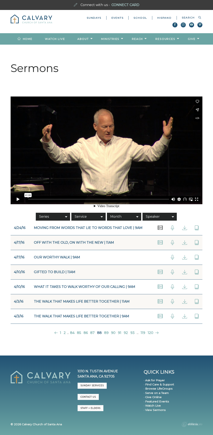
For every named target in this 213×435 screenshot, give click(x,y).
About (83, 38)
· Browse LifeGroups (158, 388)
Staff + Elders (90, 408)
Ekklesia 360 (192, 425)
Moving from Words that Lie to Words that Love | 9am (88, 228)
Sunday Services (92, 385)
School (140, 17)
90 (113, 333)
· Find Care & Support (159, 384)
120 (150, 333)
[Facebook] (174, 24)
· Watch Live (152, 405)
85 (79, 333)
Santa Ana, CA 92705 (96, 376)
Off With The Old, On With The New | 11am (74, 242)
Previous (56, 333)
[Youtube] (191, 24)
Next (157, 333)
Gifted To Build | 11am (54, 272)
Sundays (94, 17)
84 (72, 333)
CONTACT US (88, 397)
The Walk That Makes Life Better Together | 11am (82, 301)
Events (117, 17)
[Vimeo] (199, 24)
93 (132, 333)
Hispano (164, 17)
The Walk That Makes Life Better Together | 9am (81, 316)
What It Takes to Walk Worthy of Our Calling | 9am (84, 287)
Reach (137, 38)
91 (119, 333)
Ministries (110, 38)
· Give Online (153, 397)
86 (86, 333)
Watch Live (55, 38)
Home (28, 38)
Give (192, 38)
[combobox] (189, 18)
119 (143, 333)
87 (92, 333)
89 (106, 333)
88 (99, 333)
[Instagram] (183, 24)
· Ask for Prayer (154, 380)
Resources (165, 38)
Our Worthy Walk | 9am (57, 257)
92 (126, 333)
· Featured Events (156, 401)
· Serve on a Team (156, 393)
